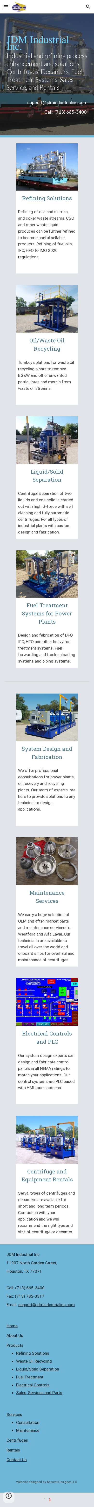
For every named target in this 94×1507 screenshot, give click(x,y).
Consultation (27, 1422)
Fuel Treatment (29, 1377)
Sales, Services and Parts (39, 1392)
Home (12, 1325)
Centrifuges (17, 1440)
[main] (47, 63)
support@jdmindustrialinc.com (46, 1304)
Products (15, 1345)
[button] (6, 6)
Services (14, 1414)
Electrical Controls (32, 1385)
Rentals (13, 1450)
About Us (15, 1335)
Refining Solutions (32, 1353)
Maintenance (27, 1430)
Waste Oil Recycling (34, 1361)
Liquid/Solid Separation (37, 1369)
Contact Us (17, 1459)
